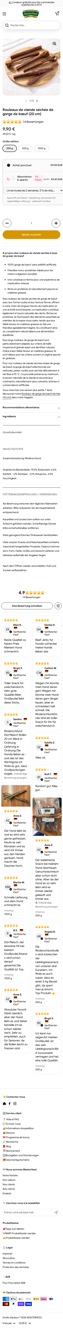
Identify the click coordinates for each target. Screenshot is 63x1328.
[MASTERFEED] (30, 14)
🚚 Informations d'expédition (18, 1128)
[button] (56, 13)
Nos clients (9, 1184)
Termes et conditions (14, 1262)
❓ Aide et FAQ (11, 1119)
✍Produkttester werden (16, 1237)
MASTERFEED (34, 1317)
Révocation (9, 1258)
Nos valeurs (9, 1179)
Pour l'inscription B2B (14, 1282)
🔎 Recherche (10, 1141)
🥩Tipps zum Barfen (13, 1228)
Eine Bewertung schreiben (27, 605)
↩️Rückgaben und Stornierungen (21, 1155)
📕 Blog (7, 1146)
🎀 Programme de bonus (16, 1137)
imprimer (7, 1253)
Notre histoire (10, 1175)
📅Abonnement (11, 1150)
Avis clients (9, 1188)
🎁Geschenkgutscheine (16, 1159)
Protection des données (16, 1267)
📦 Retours (9, 1132)
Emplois (7, 1193)
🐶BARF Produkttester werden (19, 1233)
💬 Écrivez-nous (12, 1123)
